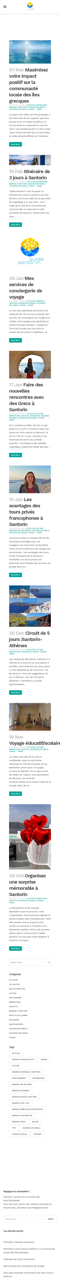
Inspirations (41, 105)
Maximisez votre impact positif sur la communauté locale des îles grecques (29, 1251)
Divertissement (19, 1078)
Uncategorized (16, 1024)
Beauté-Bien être (17, 989)
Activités (31, 105)
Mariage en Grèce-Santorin (24, 1097)
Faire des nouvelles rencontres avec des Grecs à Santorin (26, 397)
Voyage (31, 109)
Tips (14, 1128)
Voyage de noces (19, 1134)
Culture (40, 414)
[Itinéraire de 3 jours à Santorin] (30, 160)
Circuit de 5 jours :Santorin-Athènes (29, 639)
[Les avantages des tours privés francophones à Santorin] (30, 479)
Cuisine (44, 1059)
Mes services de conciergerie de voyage (23, 1266)
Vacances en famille (31, 1128)
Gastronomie (15, 998)
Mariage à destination (22, 1115)
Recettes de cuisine (18, 1015)
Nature (35, 1122)
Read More (15, 144)
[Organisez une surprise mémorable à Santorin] (30, 837)
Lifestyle (25, 416)
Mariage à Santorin (18, 107)
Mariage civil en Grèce (22, 1084)
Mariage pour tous (20, 1103)
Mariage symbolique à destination (27, 1109)
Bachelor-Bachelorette (23, 1059)
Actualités (14, 984)
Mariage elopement (20, 1091)
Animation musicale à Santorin (18, 1242)
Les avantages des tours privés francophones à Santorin (26, 512)
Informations (39, 1078)
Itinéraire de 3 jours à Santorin (19, 1259)
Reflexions (35, 416)
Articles (16, 1053)
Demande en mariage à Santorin (26, 1072)
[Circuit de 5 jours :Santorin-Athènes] (30, 606)
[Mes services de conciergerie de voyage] (30, 253)
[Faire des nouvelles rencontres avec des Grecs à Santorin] (30, 364)
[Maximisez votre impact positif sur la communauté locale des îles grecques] (30, 52)
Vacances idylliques (18, 109)
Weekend (37, 1134)
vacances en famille (36, 107)
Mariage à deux (18, 1122)
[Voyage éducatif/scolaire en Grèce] (30, 717)
